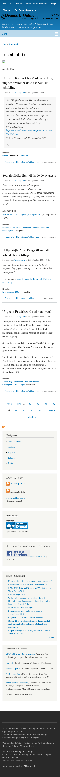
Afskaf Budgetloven (16, 594)
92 (54, 403)
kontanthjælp (7, 230)
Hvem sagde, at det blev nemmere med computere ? (30, 581)
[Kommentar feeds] (8, 491)
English (11, 452)
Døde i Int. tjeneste (12, 3)
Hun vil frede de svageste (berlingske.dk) (21, 214)
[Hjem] (30, 17)
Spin (23, 384)
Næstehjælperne (13, 668)
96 (32, 410)
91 (46, 403)
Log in (38, 162)
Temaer (6, 10)
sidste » (32, 417)
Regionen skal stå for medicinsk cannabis (25, 617)
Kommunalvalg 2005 (10, 291)
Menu (5, 33)
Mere (52, 636)
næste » (53, 410)
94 (16, 410)
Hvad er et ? (15, 497)
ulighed (5, 155)
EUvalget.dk (29, 766)
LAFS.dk (10, 663)
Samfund (13, 44)
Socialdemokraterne (41, 227)
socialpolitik (14, 155)
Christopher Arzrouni (10, 384)
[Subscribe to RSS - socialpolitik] (3, 426)
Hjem (4, 44)
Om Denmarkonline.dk (25, 10)
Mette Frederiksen (23, 227)
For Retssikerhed (13, 674)
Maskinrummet (14, 441)
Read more (9, 162)
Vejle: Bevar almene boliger (20, 607)
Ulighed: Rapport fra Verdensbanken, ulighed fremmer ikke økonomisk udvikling (27, 83)
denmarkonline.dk (38, 556)
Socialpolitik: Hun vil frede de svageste (29, 175)
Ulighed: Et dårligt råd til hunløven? (27, 311)
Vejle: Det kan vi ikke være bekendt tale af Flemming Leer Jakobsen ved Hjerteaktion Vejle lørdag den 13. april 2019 (29, 600)
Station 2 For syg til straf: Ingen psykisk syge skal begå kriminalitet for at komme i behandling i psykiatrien (29, 623)
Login (53, 3)
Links (10, 463)
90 (38, 403)
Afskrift (11, 446)
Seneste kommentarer (36, 3)
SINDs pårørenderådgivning (18, 682)
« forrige (19, 403)
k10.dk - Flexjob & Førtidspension (20, 654)
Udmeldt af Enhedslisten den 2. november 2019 (28, 584)
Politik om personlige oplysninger (18, 751)
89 (30, 403)
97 (40, 410)
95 (24, 410)
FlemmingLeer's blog (25, 162)
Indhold (11, 457)
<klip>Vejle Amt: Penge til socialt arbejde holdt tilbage (25, 252)
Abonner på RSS (18, 483)
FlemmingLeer (19, 92)
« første (8, 403)
